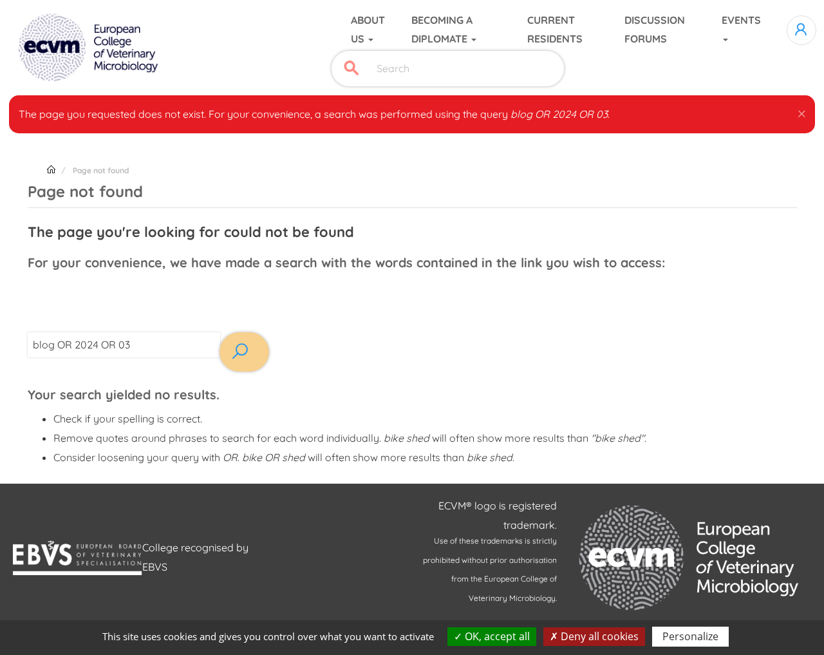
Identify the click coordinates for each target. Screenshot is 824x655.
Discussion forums (654, 30)
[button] (802, 111)
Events (741, 20)
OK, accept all (496, 636)
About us (368, 30)
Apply (351, 68)
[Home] (89, 47)
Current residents (555, 30)
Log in (801, 30)
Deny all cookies (598, 636)
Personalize (690, 636)
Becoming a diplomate (442, 30)
